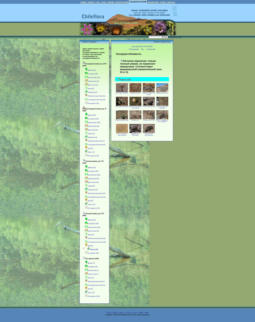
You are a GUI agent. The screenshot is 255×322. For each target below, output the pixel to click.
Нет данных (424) (94, 296)
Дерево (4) (91, 263)
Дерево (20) (92, 220)
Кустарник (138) (93, 223)
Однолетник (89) (93, 178)
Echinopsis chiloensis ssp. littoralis (135, 107)
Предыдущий (134, 49)
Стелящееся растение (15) (97, 242)
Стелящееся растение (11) (97, 197)
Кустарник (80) (93, 74)
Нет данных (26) (93, 103)
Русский (128, 313)
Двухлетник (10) (93, 182)
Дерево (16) (92, 70)
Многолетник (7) (93, 270)
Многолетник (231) (94, 77)
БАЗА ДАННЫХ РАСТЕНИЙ (142, 46)
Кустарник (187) (93, 171)
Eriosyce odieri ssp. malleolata (162, 107)
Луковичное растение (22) (96, 193)
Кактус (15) (94, 249)
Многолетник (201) (94, 175)
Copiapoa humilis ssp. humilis (148, 93)
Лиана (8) (91, 88)
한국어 (135, 313)
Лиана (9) (91, 234)
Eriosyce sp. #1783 (148, 120)
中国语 (141, 313)
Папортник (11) (93, 189)
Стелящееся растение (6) (96, 99)
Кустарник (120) (93, 119)
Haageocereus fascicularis (135, 134)
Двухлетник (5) (93, 130)
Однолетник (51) (93, 231)
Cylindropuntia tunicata (121, 106)
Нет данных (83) (93, 253)
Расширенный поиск (175, 37)
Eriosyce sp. (135, 120)
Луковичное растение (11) (96, 96)
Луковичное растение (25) (96, 238)
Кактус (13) (91, 204)
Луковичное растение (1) (96, 281)
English (109, 313)
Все (142, 49)
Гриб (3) (90, 246)
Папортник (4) (92, 137)
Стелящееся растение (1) (96, 285)
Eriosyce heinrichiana (149, 106)
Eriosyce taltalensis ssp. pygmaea (122, 134)
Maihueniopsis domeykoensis (149, 134)
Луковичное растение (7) (96, 141)
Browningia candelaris (122, 93)
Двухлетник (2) (93, 85)
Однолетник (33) (93, 126)
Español (115, 313)
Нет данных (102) (94, 208)
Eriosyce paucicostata (121, 120)
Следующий (150, 49)
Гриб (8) (90, 201)
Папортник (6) (92, 92)
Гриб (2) (90, 289)
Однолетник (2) (93, 274)
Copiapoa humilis (135, 93)
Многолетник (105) (94, 227)
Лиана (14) (91, 133)
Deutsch (121, 313)
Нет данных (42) (93, 156)
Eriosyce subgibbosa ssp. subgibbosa (162, 120)
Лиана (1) (91, 278)
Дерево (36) (92, 167)
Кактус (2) (91, 152)
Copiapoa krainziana (162, 93)
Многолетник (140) (94, 122)
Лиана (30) (91, 186)
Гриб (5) (90, 148)
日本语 (146, 313)
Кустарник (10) (93, 267)
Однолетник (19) (93, 81)
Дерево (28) (92, 115)
